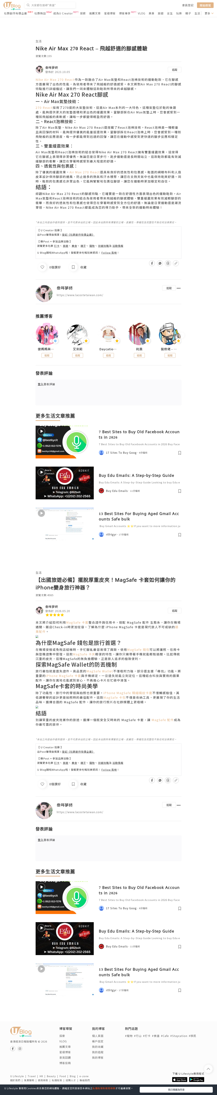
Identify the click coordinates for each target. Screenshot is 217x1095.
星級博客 (110, 13)
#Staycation (178, 1036)
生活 (197, 13)
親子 (188, 13)
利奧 (139, 349)
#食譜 (156, 1036)
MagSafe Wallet (99, 671)
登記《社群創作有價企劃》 (78, 234)
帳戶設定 (98, 1041)
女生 (170, 13)
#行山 (138, 1036)
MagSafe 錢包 (138, 649)
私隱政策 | (59, 1080)
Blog (75, 1076)
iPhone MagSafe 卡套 (63, 675)
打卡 (57, 246)
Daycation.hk (108, 349)
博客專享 (125, 13)
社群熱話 (40, 13)
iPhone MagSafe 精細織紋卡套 (127, 693)
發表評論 (46, 384)
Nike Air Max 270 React (55, 79)
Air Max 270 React (85, 172)
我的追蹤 (98, 1052)
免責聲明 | (31, 1080)
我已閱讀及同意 (176, 1089)
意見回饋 (65, 1057)
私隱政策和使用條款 (104, 1088)
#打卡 (147, 1036)
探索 (83, 13)
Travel (34, 1076)
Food (65, 1076)
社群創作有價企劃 (15, 13)
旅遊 (161, 13)
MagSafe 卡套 (77, 622)
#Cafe (165, 1036)
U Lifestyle (19, 1076)
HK (43, 1076)
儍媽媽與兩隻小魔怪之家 (47, 349)
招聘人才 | (73, 1080)
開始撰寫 (205, 5)
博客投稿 (65, 1063)
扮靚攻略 (103, 246)
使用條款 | (45, 1080)
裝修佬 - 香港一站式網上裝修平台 (170, 349)
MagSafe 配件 (163, 720)
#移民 (192, 1036)
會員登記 (188, 5)
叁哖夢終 (51, 67)
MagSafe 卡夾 (84, 654)
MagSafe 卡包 (114, 697)
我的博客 (98, 1057)
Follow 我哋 (109, 252)
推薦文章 (95, 13)
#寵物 (129, 1036)
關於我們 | (17, 1080)
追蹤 (174, 70)
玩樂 (179, 13)
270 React (44, 107)
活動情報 (117, 246)
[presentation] (35, 335)
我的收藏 (98, 1047)
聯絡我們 (85, 1080)
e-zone (85, 1076)
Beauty (53, 1076)
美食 (151, 13)
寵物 (92, 246)
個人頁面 (98, 1036)
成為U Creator (63, 13)
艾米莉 (78, 349)
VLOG (141, 13)
